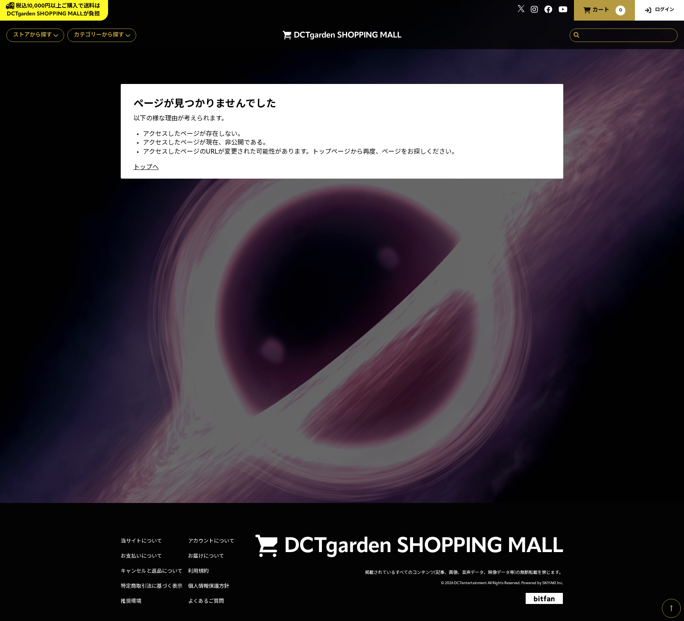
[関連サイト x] (521, 10)
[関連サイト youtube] (563, 10)
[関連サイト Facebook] (548, 10)
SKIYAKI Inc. (552, 583)
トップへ (146, 167)
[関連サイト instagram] (534, 10)
